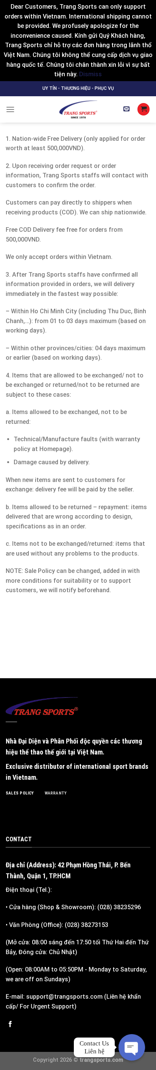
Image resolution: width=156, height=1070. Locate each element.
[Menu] (10, 109)
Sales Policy (20, 793)
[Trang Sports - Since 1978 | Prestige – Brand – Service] (78, 109)
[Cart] (143, 109)
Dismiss (90, 74)
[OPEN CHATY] (131, 1047)
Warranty (56, 793)
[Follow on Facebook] (10, 1024)
